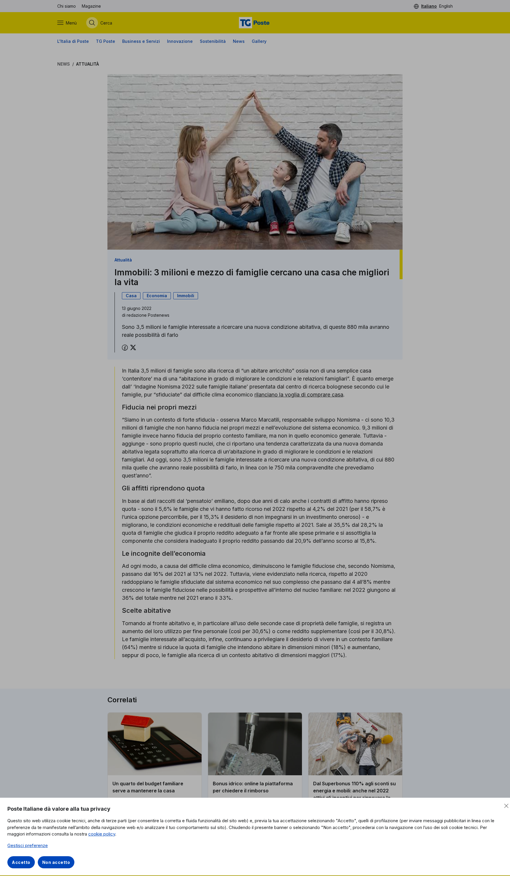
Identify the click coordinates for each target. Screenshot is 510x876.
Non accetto (56, 862)
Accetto (21, 862)
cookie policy (101, 834)
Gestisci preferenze (27, 845)
